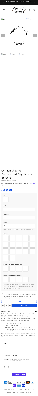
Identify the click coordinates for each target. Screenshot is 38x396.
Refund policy (29, 392)
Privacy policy (19, 389)
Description (5, 311)
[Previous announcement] (3, 2)
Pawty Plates (11, 389)
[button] (4, 10)
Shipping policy (11, 392)
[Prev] (3, 35)
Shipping (3, 180)
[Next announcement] (35, 2)
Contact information (29, 389)
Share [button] (5, 343)
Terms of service (20, 392)
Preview (19, 301)
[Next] (35, 35)
